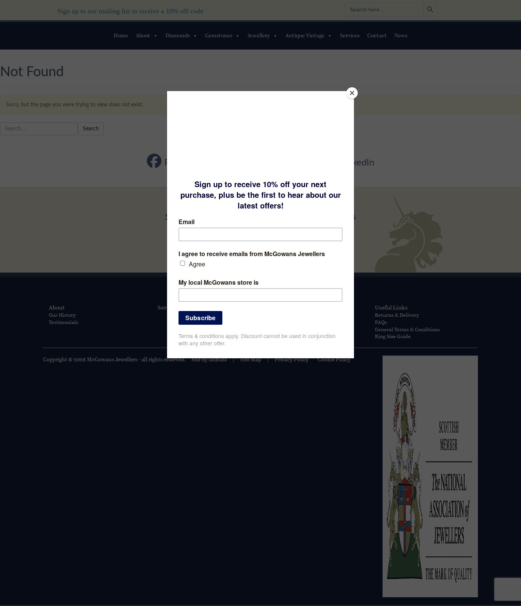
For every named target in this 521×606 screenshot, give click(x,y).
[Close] (352, 93)
